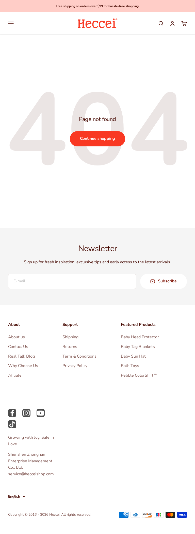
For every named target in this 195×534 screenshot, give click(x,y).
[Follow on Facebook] (12, 413)
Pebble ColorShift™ (139, 375)
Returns (69, 346)
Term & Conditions (79, 356)
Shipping (70, 337)
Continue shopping (97, 138)
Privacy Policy (74, 366)
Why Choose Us (23, 366)
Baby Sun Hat (133, 356)
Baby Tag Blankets (138, 346)
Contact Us (18, 346)
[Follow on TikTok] (12, 424)
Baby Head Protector (140, 337)
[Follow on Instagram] (26, 413)
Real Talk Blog (21, 356)
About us (16, 337)
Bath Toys (130, 366)
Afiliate (15, 375)
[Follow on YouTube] (41, 413)
